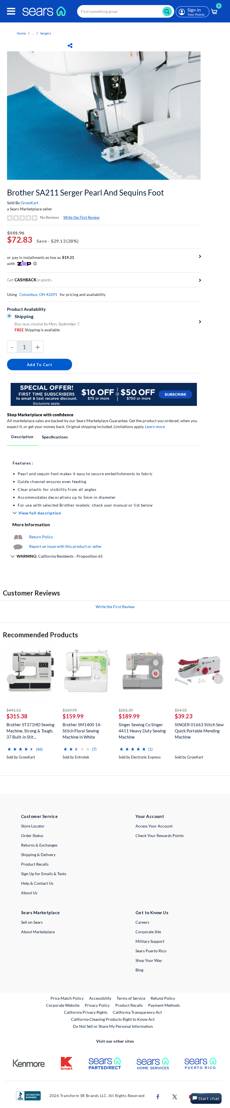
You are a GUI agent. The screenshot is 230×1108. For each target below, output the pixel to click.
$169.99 (70, 710)
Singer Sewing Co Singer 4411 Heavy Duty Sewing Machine (142, 730)
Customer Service (39, 816)
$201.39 (126, 710)
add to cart (39, 364)
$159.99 (73, 716)
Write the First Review (81, 217)
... (33, 33)
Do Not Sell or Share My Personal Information (113, 1026)
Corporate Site (148, 931)
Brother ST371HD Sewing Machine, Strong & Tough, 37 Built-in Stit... (30, 730)
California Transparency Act (137, 1012)
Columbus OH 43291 (38, 294)
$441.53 (13, 710)
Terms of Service (131, 998)
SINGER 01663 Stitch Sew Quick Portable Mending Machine (199, 730)
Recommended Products (40, 635)
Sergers (45, 33)
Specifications (55, 437)
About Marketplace (38, 931)
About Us (29, 892)
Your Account (149, 816)
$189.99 (129, 716)
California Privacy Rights (85, 1012)
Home (21, 33)
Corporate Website (63, 1005)
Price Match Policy (67, 998)
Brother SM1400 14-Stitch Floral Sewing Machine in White (82, 730)
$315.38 (16, 716)
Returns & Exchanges (39, 845)
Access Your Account (154, 826)
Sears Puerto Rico (150, 950)
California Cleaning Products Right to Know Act (113, 1019)
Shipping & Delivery (38, 854)
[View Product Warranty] (18, 536)
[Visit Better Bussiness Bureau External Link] (28, 1095)
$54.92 (181, 710)
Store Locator (33, 826)
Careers (142, 922)
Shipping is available (37, 329)
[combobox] (125, 11)
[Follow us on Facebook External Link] (158, 1096)
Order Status (32, 835)
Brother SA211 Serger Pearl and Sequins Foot (85, 192)
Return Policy (41, 536)
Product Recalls (35, 864)
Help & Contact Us (37, 883)
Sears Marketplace (40, 912)
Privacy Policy (97, 1005)
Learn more (155, 426)
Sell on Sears (32, 922)
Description (22, 436)
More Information (31, 524)
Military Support (149, 941)
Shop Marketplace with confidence (40, 414)
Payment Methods (164, 1005)
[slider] (20, 747)
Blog (139, 969)
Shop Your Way (148, 960)
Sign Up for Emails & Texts (43, 873)
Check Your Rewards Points (159, 835)
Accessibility (100, 998)
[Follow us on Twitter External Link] (174, 1096)
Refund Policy (163, 998)
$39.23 (183, 716)
